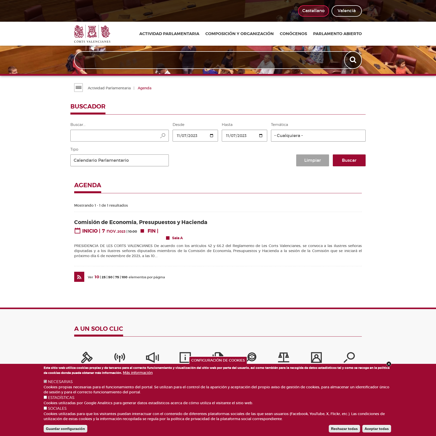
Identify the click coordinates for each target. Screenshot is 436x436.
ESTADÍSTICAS (61, 397)
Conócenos (293, 34)
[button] (318, 136)
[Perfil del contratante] (316, 359)
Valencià (347, 10)
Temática (279, 124)
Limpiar (312, 160)
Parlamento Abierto (337, 34)
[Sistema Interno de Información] (152, 359)
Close (389, 364)
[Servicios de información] (185, 359)
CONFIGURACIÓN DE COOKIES (218, 360)
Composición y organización (239, 34)
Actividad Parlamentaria (109, 88)
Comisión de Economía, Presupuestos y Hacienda (140, 222)
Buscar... (78, 124)
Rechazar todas (344, 429)
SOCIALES (57, 408)
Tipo (74, 149)
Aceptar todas (377, 429)
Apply (353, 60)
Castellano (313, 10)
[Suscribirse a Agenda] (79, 277)
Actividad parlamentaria (169, 34)
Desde (178, 124)
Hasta (227, 124)
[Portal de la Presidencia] (86, 359)
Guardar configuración (65, 429)
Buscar (349, 160)
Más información (138, 372)
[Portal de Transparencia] (250, 359)
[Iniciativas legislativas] (283, 359)
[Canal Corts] (119, 359)
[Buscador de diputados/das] (349, 359)
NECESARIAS (60, 381)
